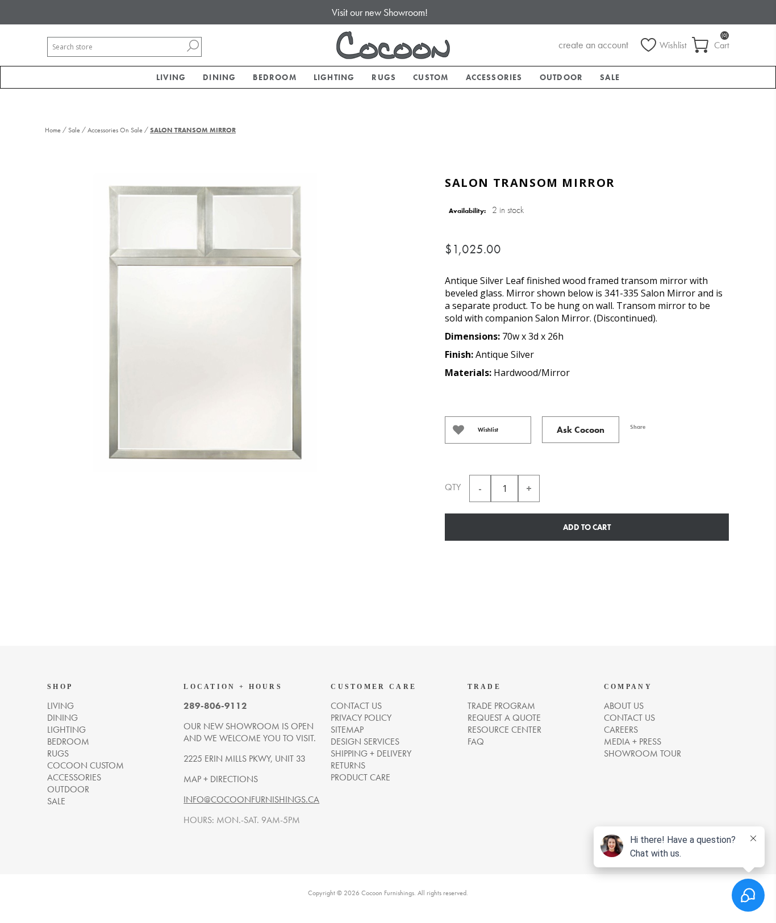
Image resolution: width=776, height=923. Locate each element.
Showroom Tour (642, 753)
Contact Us (629, 718)
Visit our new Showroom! (380, 12)
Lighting (66, 730)
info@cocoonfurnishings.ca (251, 799)
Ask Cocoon (580, 430)
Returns (348, 765)
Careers (621, 730)
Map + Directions (220, 779)
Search (192, 45)
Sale (56, 801)
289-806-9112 (215, 706)
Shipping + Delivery (371, 753)
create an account (593, 44)
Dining (62, 718)
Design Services (365, 741)
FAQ (476, 741)
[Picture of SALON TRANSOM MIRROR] (203, 319)
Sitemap (347, 730)
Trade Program (501, 706)
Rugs (58, 753)
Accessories (74, 777)
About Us (624, 706)
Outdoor (68, 789)
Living (60, 706)
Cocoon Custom (85, 765)
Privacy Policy (361, 718)
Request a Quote (504, 718)
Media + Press (632, 741)
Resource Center (504, 730)
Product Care (360, 777)
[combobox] (116, 46)
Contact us (356, 706)
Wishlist (488, 429)
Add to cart (587, 527)
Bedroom (68, 741)
